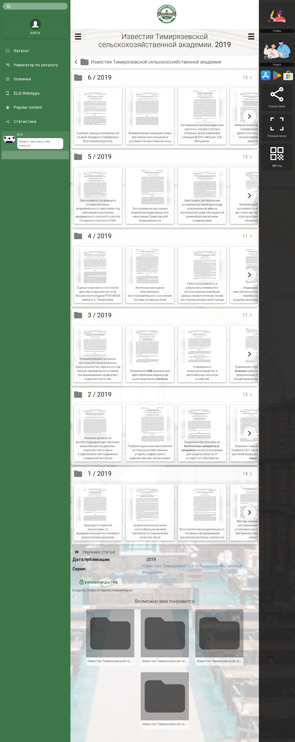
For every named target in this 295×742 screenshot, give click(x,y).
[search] (35, 6)
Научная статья (99, 552)
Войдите (78, 590)
